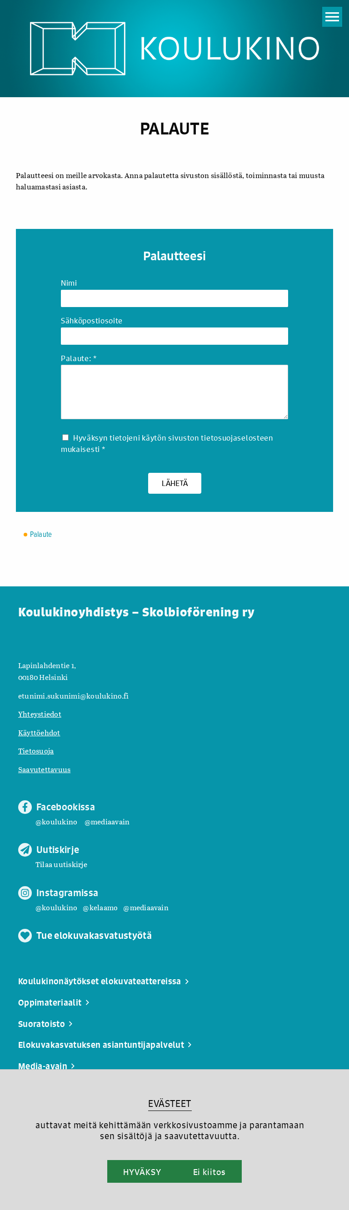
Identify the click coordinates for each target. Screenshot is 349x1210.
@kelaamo (100, 907)
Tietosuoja (36, 750)
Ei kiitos (209, 1171)
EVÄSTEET (169, 1103)
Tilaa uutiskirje (61, 864)
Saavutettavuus (44, 769)
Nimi (69, 283)
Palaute (41, 535)
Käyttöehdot (39, 732)
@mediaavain (107, 821)
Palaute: (78, 358)
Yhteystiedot (39, 714)
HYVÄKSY (142, 1171)
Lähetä (175, 483)
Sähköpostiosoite (92, 321)
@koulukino (56, 821)
